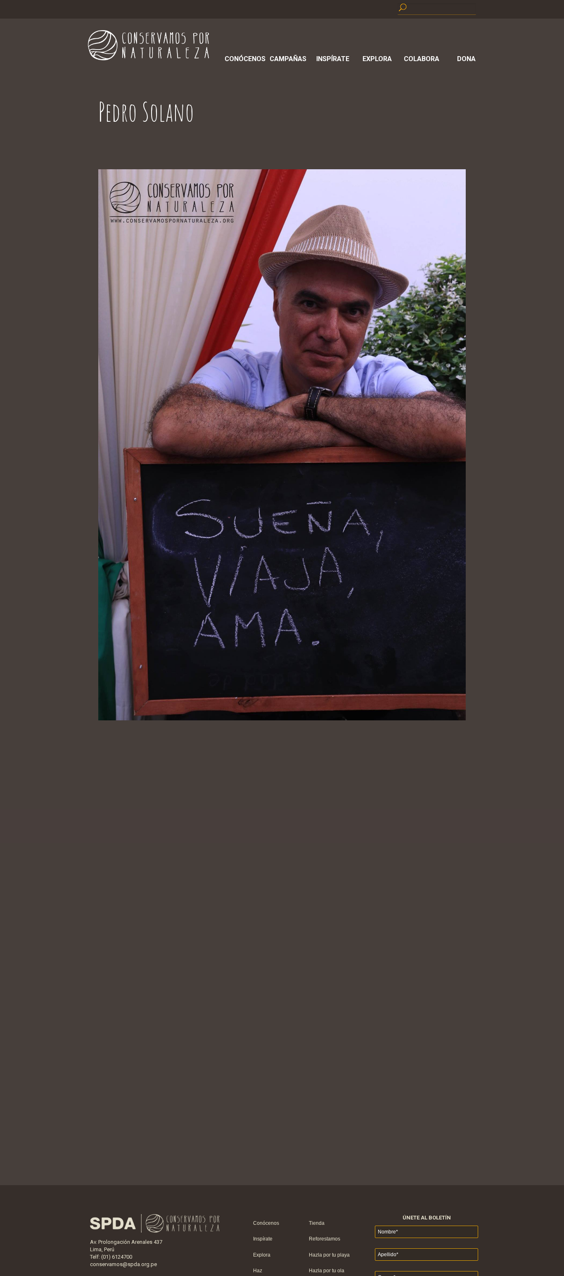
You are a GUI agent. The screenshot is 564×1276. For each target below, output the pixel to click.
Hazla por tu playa (329, 1255)
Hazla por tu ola (326, 1271)
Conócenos (244, 59)
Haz (257, 1271)
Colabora (421, 59)
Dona (466, 59)
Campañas (288, 59)
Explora (377, 59)
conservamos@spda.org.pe (123, 1264)
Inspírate (332, 59)
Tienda (317, 1223)
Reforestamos (324, 1239)
